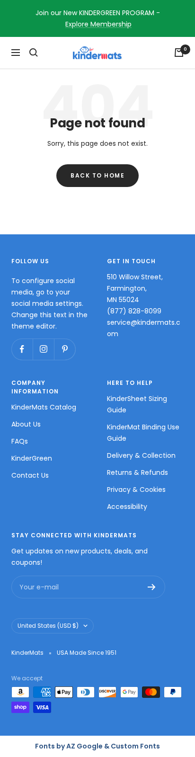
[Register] (152, 587)
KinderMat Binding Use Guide (143, 432)
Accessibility (127, 506)
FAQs (19, 441)
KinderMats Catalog (43, 407)
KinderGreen (31, 458)
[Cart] (179, 52)
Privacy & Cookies (136, 489)
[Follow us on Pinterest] (64, 349)
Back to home (97, 175)
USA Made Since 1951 (86, 653)
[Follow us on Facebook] (22, 349)
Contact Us (30, 475)
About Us (26, 424)
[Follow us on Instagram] (43, 349)
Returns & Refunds (137, 472)
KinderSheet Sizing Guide (137, 404)
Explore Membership (98, 24)
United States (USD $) (48, 626)
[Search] (33, 52)
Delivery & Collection (141, 455)
